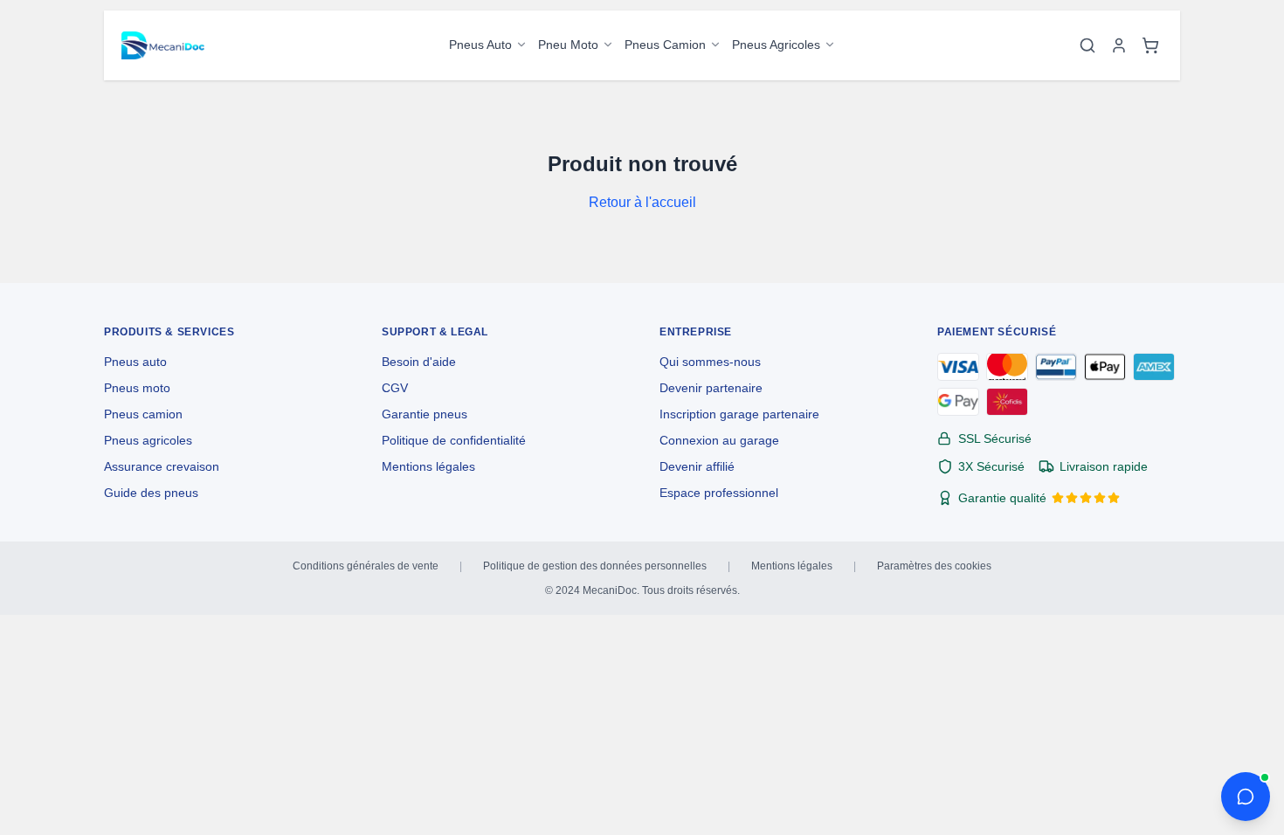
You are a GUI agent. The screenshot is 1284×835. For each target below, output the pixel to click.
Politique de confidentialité (454, 440)
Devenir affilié (697, 466)
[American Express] (1154, 367)
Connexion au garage (719, 440)
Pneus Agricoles (776, 45)
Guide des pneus (151, 493)
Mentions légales (428, 466)
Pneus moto (137, 388)
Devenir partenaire (711, 388)
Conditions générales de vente (365, 566)
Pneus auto (135, 362)
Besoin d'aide (419, 362)
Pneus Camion (665, 45)
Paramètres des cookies (934, 566)
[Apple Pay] (1105, 367)
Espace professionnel (718, 493)
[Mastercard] (1007, 367)
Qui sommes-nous (710, 362)
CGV (395, 388)
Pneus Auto (480, 45)
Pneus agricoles (148, 440)
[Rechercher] (1087, 45)
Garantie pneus (424, 414)
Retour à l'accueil (642, 202)
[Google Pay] (958, 402)
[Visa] (958, 367)
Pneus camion (143, 414)
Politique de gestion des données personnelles (595, 566)
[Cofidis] (1007, 402)
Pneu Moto (568, 45)
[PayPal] (1056, 367)
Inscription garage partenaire (739, 414)
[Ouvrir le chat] (1245, 796)
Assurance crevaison (161, 466)
